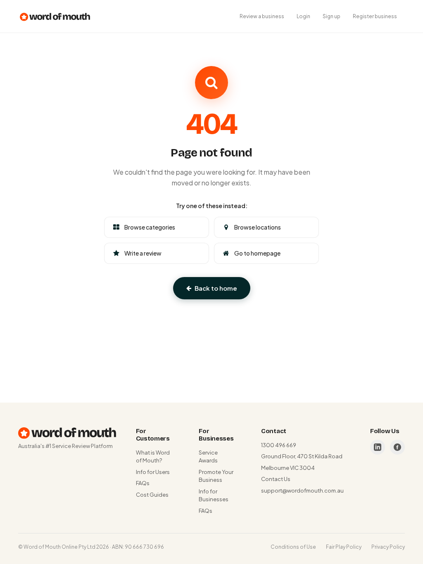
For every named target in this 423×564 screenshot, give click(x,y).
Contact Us (275, 479)
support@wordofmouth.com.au (302, 490)
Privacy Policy (388, 547)
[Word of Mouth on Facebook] (397, 447)
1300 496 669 (278, 445)
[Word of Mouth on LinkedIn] (377, 447)
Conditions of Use (293, 547)
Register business (375, 16)
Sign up (331, 16)
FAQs (143, 483)
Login (303, 16)
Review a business (262, 16)
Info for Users (153, 472)
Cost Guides (152, 494)
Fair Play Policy (343, 547)
